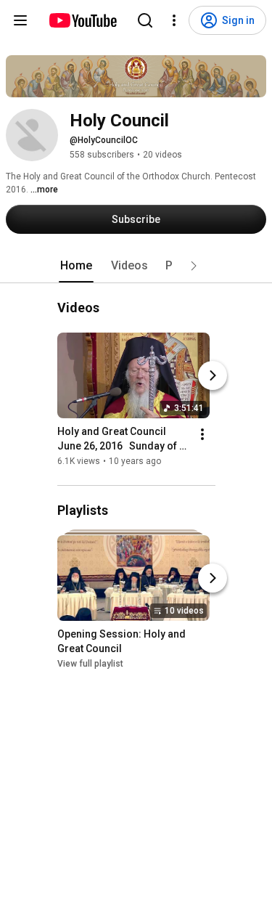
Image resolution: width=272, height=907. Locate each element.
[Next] (212, 375)
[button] (193, 265)
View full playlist (90, 664)
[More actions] (202, 434)
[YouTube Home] (82, 20)
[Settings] (174, 20)
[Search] (145, 20)
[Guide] (20, 20)
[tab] (76, 265)
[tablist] (136, 265)
